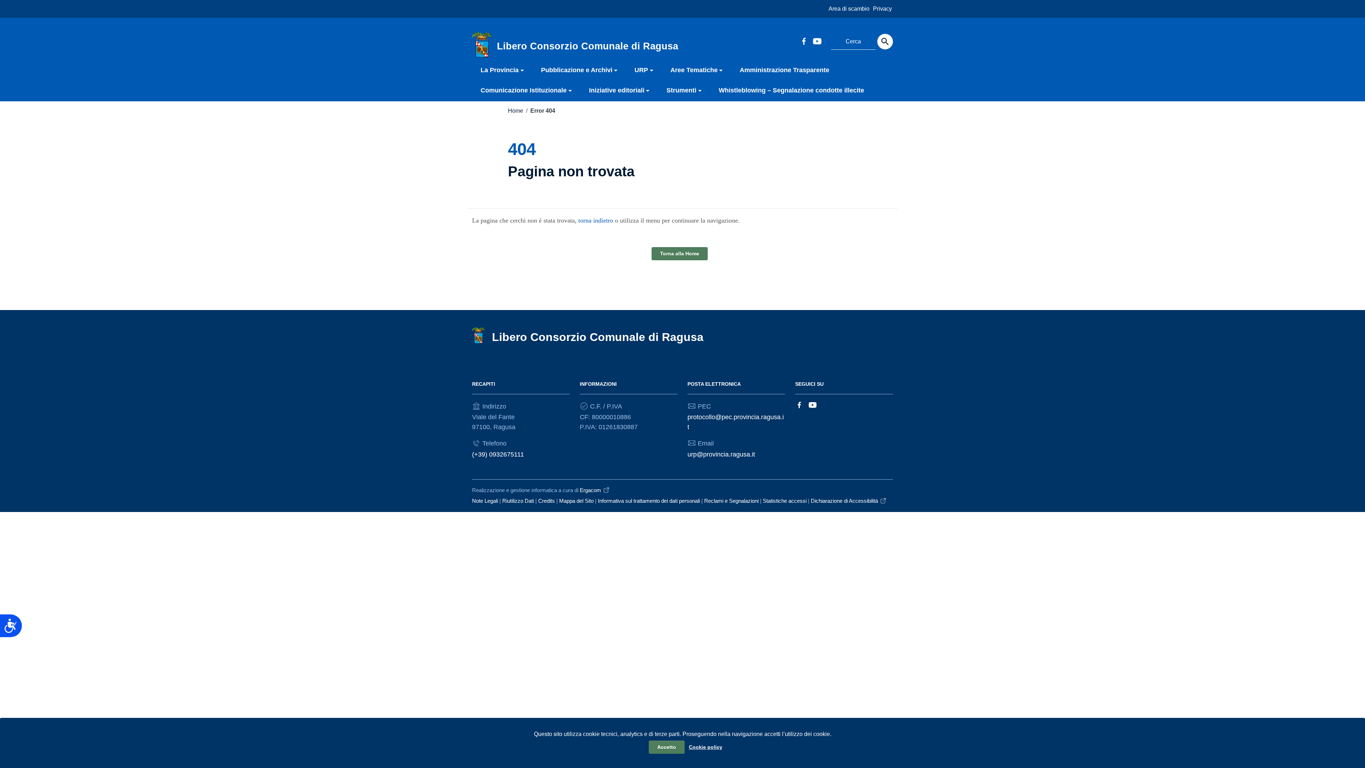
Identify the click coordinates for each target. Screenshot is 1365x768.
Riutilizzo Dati (518, 501)
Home (515, 111)
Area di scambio (849, 9)
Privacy (882, 9)
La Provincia (500, 70)
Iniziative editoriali (616, 90)
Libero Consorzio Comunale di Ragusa (597, 337)
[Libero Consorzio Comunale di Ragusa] (482, 44)
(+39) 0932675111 (498, 454)
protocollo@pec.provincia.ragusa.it (735, 422)
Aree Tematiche (694, 70)
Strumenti (681, 90)
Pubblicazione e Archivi (576, 70)
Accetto (666, 747)
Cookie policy (705, 747)
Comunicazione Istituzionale (524, 90)
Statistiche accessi (785, 501)
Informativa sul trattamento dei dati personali (649, 501)
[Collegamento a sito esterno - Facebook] (803, 40)
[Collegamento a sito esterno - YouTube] (817, 40)
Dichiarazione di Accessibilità (844, 501)
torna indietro (595, 220)
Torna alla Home (679, 253)
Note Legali (485, 501)
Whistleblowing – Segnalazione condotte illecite (791, 90)
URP (641, 70)
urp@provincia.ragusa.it (721, 454)
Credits (546, 501)
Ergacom (590, 490)
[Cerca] (885, 41)
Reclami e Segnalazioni (731, 501)
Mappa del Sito (576, 501)
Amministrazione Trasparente (784, 70)
